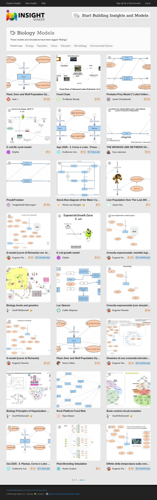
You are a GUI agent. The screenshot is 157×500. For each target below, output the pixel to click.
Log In (148, 3)
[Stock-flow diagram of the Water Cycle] (79, 183)
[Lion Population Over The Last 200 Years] (129, 183)
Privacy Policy (42, 490)
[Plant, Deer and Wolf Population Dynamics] (28, 78)
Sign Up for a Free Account (128, 3)
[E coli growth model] (79, 236)
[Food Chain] (79, 78)
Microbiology (80, 46)
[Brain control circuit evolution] (129, 394)
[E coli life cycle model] (28, 130)
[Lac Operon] (79, 289)
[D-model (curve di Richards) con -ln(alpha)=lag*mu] (28, 236)
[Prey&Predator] (28, 183)
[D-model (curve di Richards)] (28, 341)
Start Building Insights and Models (113, 15)
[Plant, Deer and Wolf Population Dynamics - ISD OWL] (79, 341)
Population (42, 46)
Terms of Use (31, 490)
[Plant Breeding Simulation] (79, 447)
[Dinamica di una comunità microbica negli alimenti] (129, 341)
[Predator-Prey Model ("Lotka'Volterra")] (129, 78)
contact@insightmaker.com (15, 490)
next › (82, 479)
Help (44, 3)
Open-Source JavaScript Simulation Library (64, 494)
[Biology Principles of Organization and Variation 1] (28, 394)
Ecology (29, 46)
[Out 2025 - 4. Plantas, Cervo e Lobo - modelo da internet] (28, 447)
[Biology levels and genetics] (28, 289)
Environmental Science (101, 46)
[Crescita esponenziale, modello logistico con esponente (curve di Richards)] (129, 236)
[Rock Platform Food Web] (79, 394)
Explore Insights (13, 3)
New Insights (31, 3)
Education (66, 46)
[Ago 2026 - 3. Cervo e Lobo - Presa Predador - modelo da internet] (79, 130)
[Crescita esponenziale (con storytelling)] (129, 289)
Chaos (54, 46)
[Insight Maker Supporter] (83, 205)
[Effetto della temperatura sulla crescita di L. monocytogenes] (129, 447)
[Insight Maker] (25, 20)
